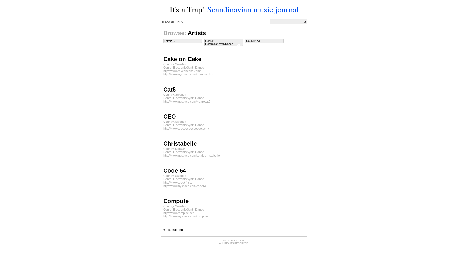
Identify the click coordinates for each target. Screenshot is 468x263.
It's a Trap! (187, 9)
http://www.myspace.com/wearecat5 (186, 101)
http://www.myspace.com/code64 (184, 186)
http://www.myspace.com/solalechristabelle (191, 155)
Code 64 (174, 170)
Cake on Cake (182, 59)
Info (180, 21)
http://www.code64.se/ (177, 182)
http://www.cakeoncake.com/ (182, 71)
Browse (168, 21)
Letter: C (169, 40)
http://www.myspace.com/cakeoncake (188, 74)
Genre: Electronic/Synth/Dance (219, 42)
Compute (176, 201)
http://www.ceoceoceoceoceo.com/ (186, 128)
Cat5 (169, 89)
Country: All (253, 40)
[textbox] (289, 21)
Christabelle (180, 143)
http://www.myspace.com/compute (185, 216)
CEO (169, 116)
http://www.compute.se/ (178, 213)
